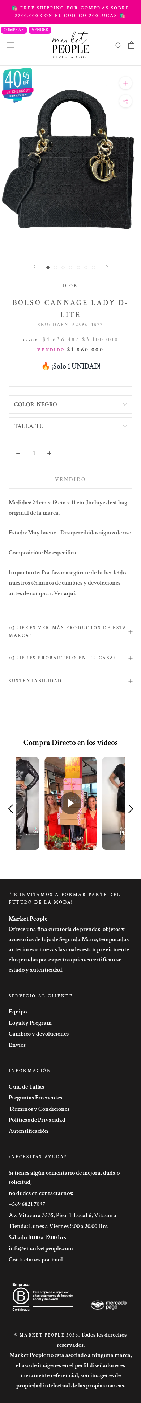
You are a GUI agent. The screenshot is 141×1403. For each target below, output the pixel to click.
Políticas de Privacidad (37, 1120)
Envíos (17, 1045)
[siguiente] (107, 266)
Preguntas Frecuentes (35, 1098)
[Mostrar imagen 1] (48, 267)
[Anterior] (34, 266)
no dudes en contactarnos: (41, 1193)
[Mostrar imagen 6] (85, 267)
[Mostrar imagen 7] (93, 267)
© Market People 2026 (46, 1335)
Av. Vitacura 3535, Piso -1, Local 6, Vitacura (62, 1215)
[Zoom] (125, 83)
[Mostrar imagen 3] (63, 267)
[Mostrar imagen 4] (70, 267)
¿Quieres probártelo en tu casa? (62, 658)
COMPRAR (14, 30)
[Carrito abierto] (131, 45)
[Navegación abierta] (10, 45)
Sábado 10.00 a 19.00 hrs (37, 1237)
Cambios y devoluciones (39, 1034)
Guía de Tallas (26, 1087)
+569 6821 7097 (27, 1204)
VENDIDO (70, 479)
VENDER (39, 30)
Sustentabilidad (35, 681)
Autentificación (28, 1131)
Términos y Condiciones (39, 1109)
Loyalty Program (30, 1023)
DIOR (70, 286)
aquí (69, 593)
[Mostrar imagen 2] (55, 267)
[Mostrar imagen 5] (78, 267)
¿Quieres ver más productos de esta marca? (68, 632)
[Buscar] (118, 45)
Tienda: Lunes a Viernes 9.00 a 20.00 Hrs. (58, 1226)
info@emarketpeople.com (41, 1248)
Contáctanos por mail (36, 1260)
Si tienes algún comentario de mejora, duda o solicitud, (64, 1177)
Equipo (18, 1012)
